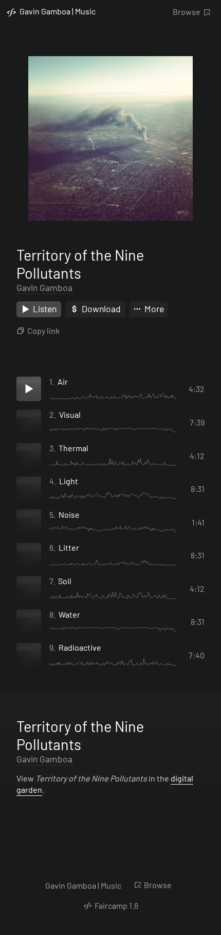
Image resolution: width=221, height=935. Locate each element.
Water (69, 614)
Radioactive (80, 647)
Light (68, 481)
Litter (69, 547)
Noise (69, 514)
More (153, 308)
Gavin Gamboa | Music (83, 885)
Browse (186, 11)
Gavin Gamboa (44, 287)
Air (63, 381)
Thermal (73, 448)
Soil (64, 581)
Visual (70, 414)
